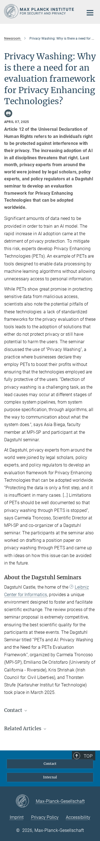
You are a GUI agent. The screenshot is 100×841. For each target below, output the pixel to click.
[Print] (8, 113)
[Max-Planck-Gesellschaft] (26, 801)
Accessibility (78, 817)
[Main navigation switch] (90, 12)
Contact (50, 763)
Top (88, 756)
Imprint (17, 817)
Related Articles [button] (23, 728)
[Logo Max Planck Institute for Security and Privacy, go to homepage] (39, 11)
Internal (50, 777)
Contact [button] (13, 710)
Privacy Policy (45, 817)
